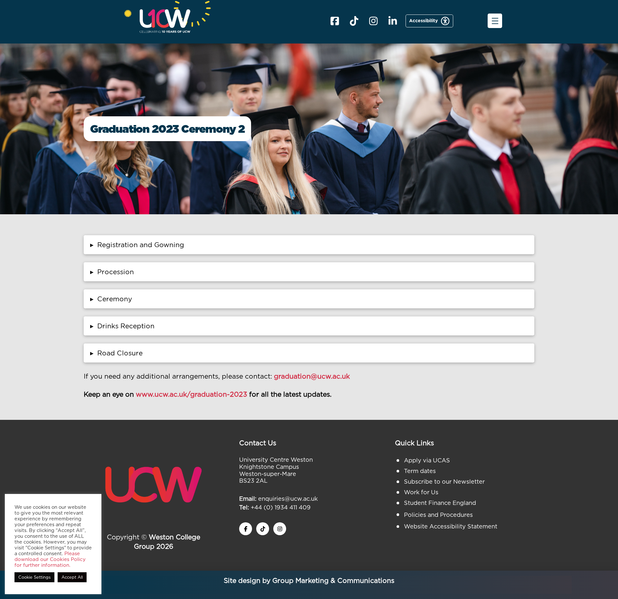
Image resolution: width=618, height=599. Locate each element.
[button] (495, 21)
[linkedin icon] (393, 21)
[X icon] (354, 21)
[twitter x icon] (262, 528)
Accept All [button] (72, 577)
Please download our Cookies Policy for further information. (50, 559)
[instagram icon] (279, 528)
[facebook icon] (335, 21)
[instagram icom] (373, 21)
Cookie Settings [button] (34, 577)
